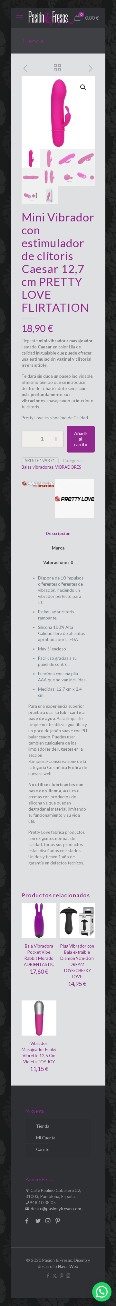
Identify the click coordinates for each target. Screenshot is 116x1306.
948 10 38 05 (43, 1202)
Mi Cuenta (45, 1137)
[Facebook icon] (47, 1275)
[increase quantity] (56, 439)
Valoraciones (58, 562)
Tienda (42, 1126)
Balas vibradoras (37, 467)
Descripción (58, 533)
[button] (83, 87)
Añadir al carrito (80, 439)
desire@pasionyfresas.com (55, 1208)
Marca (58, 548)
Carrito (43, 1149)
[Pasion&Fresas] (51, 18)
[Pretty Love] (74, 499)
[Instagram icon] (68, 1275)
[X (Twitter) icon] (54, 1275)
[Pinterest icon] (61, 1275)
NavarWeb (68, 1266)
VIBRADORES (68, 467)
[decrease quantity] (28, 439)
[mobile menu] (19, 17)
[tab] (58, 533)
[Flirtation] (38, 499)
